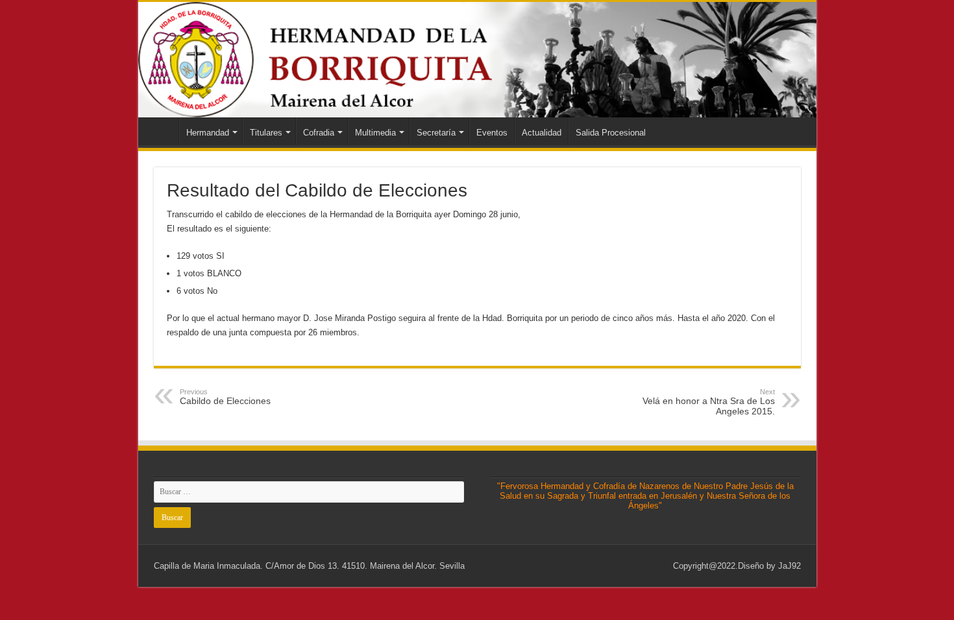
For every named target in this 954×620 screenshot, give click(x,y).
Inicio (161, 131)
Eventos (492, 132)
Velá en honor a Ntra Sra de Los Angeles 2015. (708, 402)
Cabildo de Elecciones (225, 397)
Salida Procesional (611, 132)
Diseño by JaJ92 (769, 566)
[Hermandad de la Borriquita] (477, 59)
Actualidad (541, 132)
